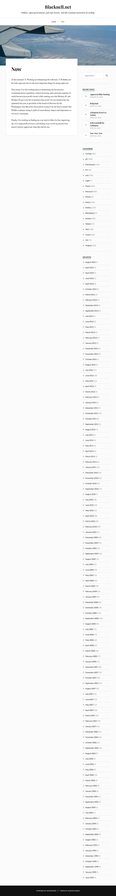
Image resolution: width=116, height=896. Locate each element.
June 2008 (89, 634)
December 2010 (91, 473)
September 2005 (91, 802)
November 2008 (91, 607)
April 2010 (89, 516)
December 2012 (91, 348)
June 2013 (89, 321)
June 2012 (89, 375)
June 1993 (89, 877)
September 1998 (91, 867)
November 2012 (91, 354)
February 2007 (91, 721)
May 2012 (89, 381)
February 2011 (91, 462)
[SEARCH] (106, 75)
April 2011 (89, 451)
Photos (88, 197)
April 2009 (89, 580)
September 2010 (91, 489)
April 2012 (89, 386)
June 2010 (89, 505)
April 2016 (89, 284)
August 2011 (90, 429)
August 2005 (90, 807)
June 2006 (89, 764)
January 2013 (90, 343)
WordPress (51, 891)
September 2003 (91, 834)
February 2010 (91, 526)
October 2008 (90, 613)
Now (63, 21)
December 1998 (91, 856)
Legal (87, 180)
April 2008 (89, 645)
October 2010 (90, 483)
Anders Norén (74, 891)
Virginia (88, 245)
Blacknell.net (58, 7)
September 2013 (91, 311)
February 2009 (91, 591)
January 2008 (90, 661)
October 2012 (90, 359)
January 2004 (90, 823)
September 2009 (91, 553)
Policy (87, 202)
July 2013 (89, 316)
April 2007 (89, 710)
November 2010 (91, 478)
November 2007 (91, 672)
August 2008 (90, 624)
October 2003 (90, 829)
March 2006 (90, 780)
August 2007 (90, 688)
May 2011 (89, 446)
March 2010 (90, 521)
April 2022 (89, 267)
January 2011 (90, 467)
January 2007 (90, 726)
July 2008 (89, 629)
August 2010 (90, 494)
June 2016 (89, 278)
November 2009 (91, 543)
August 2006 (90, 753)
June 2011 (89, 440)
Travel (87, 235)
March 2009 (90, 586)
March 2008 (90, 651)
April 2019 (89, 273)
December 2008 (91, 602)
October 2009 (90, 548)
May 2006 (89, 769)
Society (88, 218)
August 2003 (90, 840)
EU (86, 170)
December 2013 (91, 305)
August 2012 (90, 365)
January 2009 (90, 597)
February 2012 (91, 397)
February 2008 (91, 656)
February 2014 (91, 300)
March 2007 (90, 715)
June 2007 (89, 699)
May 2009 (89, 575)
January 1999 (90, 850)
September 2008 (91, 618)
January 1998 (90, 872)
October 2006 (90, 742)
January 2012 (90, 402)
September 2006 (91, 748)
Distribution (90, 164)
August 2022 (90, 262)
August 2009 (90, 559)
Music (87, 186)
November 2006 (91, 737)
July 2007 (89, 694)
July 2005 (89, 813)
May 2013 (89, 327)
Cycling (88, 153)
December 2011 (91, 408)
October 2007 (90, 678)
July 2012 (89, 370)
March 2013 (90, 332)
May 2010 (89, 510)
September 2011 (91, 424)
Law (87, 175)
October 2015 (90, 289)
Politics (88, 207)
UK (86, 240)
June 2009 (89, 570)
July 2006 (89, 759)
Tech (87, 229)
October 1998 (90, 861)
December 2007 (91, 667)
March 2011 (90, 456)
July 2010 (89, 500)
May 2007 (89, 705)
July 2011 (89, 435)
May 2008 (89, 640)
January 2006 (90, 791)
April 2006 (89, 775)
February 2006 (91, 786)
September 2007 (91, 683)
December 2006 (91, 732)
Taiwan (88, 224)
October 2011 (90, 419)
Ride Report (90, 213)
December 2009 (91, 537)
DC (86, 159)
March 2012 (90, 392)
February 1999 (91, 845)
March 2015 (90, 294)
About (53, 21)
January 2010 (90, 532)
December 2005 (91, 796)
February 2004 (91, 818)
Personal (88, 191)
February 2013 (91, 338)
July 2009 (89, 564)
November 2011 (91, 413)
